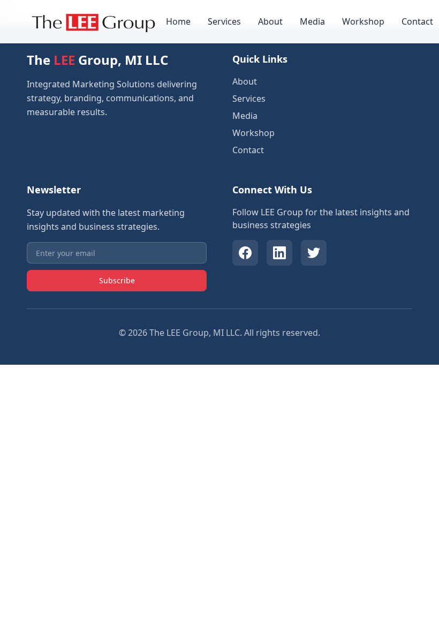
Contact (417, 21)
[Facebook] (245, 253)
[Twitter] (314, 253)
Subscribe (117, 280)
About (270, 21)
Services (224, 21)
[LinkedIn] (279, 253)
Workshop (363, 21)
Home (178, 21)
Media (312, 21)
